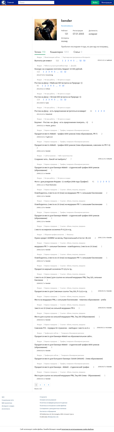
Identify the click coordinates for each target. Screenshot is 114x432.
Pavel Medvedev (51, 185)
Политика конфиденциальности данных (53, 403)
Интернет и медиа (8, 406)
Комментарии (59, 52)
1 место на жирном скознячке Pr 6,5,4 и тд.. (53, 229)
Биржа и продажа (50, 130)
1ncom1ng (49, 75)
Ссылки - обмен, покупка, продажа (72, 189)
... (77, 60)
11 (61, 71)
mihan (48, 89)
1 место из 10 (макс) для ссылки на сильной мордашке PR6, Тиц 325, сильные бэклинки (68, 278)
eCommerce (6, 409)
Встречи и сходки (63, 80)
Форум (39, 57)
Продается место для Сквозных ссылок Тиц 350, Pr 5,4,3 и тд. (61, 291)
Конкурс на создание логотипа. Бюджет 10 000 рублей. (58, 69)
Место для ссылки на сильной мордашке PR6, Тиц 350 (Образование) (65, 316)
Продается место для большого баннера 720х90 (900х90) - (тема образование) (69, 358)
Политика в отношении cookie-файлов (53, 406)
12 (65, 71)
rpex (47, 103)
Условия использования (48, 400)
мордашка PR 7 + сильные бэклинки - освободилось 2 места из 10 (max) (66, 246)
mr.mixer (109, 328)
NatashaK (49, 114)
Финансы (69, 234)
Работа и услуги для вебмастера (56, 66)
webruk (109, 60)
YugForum (49, 137)
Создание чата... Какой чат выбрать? (51, 159)
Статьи (78, 52)
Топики (40, 52)
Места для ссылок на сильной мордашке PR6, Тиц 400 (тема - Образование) (67, 375)
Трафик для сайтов (51, 333)
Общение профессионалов (54, 234)
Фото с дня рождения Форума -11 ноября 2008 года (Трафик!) (61, 181)
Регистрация (107, 2)
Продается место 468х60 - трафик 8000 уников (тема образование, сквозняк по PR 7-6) (72, 145)
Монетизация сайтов (52, 57)
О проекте (43, 397)
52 (80, 60)
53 (84, 60)
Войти (95, 2)
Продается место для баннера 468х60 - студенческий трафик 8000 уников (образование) (67, 168)
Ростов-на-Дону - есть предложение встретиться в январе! (60, 111)
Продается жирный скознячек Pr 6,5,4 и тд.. (53, 269)
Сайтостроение (50, 156)
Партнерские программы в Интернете (76, 57)
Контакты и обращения (48, 411)
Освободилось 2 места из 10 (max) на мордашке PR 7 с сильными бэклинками (68, 193)
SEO (3, 397)
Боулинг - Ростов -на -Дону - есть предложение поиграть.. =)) (61, 122)
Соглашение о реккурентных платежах (53, 408)
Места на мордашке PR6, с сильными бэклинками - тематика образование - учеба (70, 299)
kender (48, 151)
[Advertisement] (57, 11)
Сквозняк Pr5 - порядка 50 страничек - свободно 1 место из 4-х (62, 328)
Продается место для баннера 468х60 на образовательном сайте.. (64, 336)
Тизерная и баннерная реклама (72, 333)
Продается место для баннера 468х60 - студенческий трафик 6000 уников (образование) (67, 216)
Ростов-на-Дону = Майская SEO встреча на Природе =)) (58, 83)
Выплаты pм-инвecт (43, 60)
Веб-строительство (65, 156)
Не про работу (49, 80)
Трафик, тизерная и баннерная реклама (74, 130)
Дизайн (73, 66)
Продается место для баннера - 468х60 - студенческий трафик (62, 367)
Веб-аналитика (7, 403)
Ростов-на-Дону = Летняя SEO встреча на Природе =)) (58, 97)
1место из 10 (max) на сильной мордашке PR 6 (55, 308)
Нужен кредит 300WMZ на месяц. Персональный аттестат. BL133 (63, 238)
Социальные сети (8, 400)
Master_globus (51, 126)
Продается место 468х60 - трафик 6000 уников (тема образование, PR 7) (66, 133)
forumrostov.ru (67, 26)
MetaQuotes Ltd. (53, 417)
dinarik (109, 159)
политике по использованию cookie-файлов (78, 429)
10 (63, 85)
